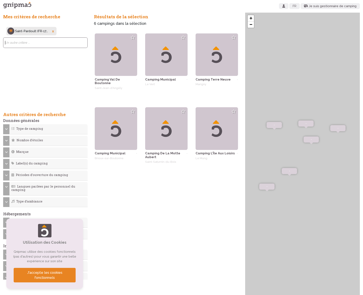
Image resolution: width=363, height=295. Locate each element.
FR (294, 6)
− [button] (251, 24)
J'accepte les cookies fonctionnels (44, 275)
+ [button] (251, 18)
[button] (45, 128)
